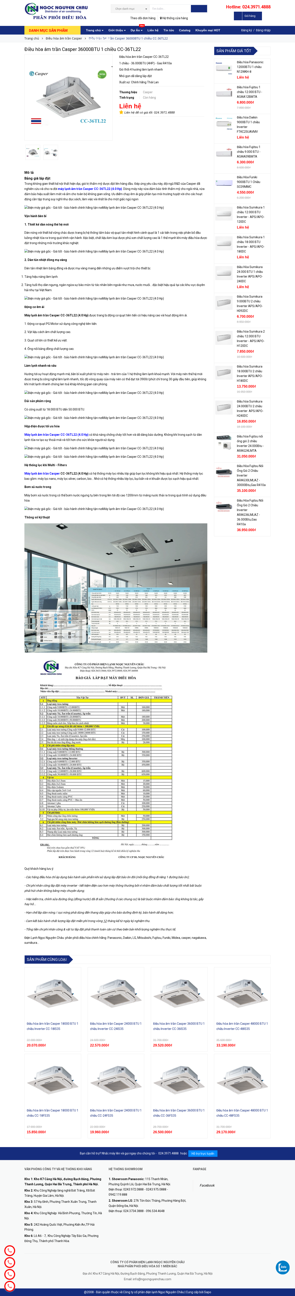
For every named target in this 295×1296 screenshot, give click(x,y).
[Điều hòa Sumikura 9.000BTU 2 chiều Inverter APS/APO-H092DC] (224, 302)
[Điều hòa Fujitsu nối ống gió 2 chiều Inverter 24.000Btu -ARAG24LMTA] (224, 442)
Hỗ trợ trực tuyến (203, 1153)
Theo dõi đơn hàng (142, 18)
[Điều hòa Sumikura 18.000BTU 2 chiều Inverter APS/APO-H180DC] (224, 372)
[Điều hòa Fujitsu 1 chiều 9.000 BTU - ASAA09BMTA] (224, 153)
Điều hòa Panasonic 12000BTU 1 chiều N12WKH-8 (250, 66)
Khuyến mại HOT (207, 30)
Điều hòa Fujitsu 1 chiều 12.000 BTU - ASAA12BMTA (249, 91)
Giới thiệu (116, 30)
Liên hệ (153, 30)
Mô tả (29, 172)
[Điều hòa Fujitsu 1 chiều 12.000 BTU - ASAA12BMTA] (224, 93)
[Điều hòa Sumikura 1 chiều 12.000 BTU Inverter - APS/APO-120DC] (224, 213)
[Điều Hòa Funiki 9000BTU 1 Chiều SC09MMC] (224, 183)
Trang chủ (94, 30)
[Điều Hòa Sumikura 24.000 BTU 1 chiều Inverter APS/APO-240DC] (224, 273)
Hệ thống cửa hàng (175, 18)
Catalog (184, 30)
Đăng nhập (263, 30)
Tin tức (168, 30)
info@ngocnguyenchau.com (152, 1279)
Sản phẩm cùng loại (47, 959)
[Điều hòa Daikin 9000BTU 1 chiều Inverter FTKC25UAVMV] (224, 123)
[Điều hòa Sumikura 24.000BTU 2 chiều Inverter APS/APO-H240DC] (224, 407)
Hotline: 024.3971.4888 (248, 6)
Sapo (207, 1292)
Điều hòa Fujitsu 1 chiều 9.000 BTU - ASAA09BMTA (248, 151)
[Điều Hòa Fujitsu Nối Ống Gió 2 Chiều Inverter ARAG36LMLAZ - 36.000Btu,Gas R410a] (224, 506)
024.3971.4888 (164, 112)
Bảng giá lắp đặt (98, 39)
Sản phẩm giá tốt (233, 51)
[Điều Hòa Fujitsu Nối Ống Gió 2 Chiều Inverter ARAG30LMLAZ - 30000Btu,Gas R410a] (224, 472)
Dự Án (137, 29)
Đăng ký (246, 30)
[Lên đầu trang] (287, 1259)
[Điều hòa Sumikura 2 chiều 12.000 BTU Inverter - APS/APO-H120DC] (224, 337)
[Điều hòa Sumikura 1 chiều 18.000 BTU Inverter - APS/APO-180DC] (224, 243)
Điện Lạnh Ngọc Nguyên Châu (44, 937)
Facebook (207, 1185)
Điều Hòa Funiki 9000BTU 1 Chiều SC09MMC (248, 181)
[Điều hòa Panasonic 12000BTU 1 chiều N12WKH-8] (224, 68)
